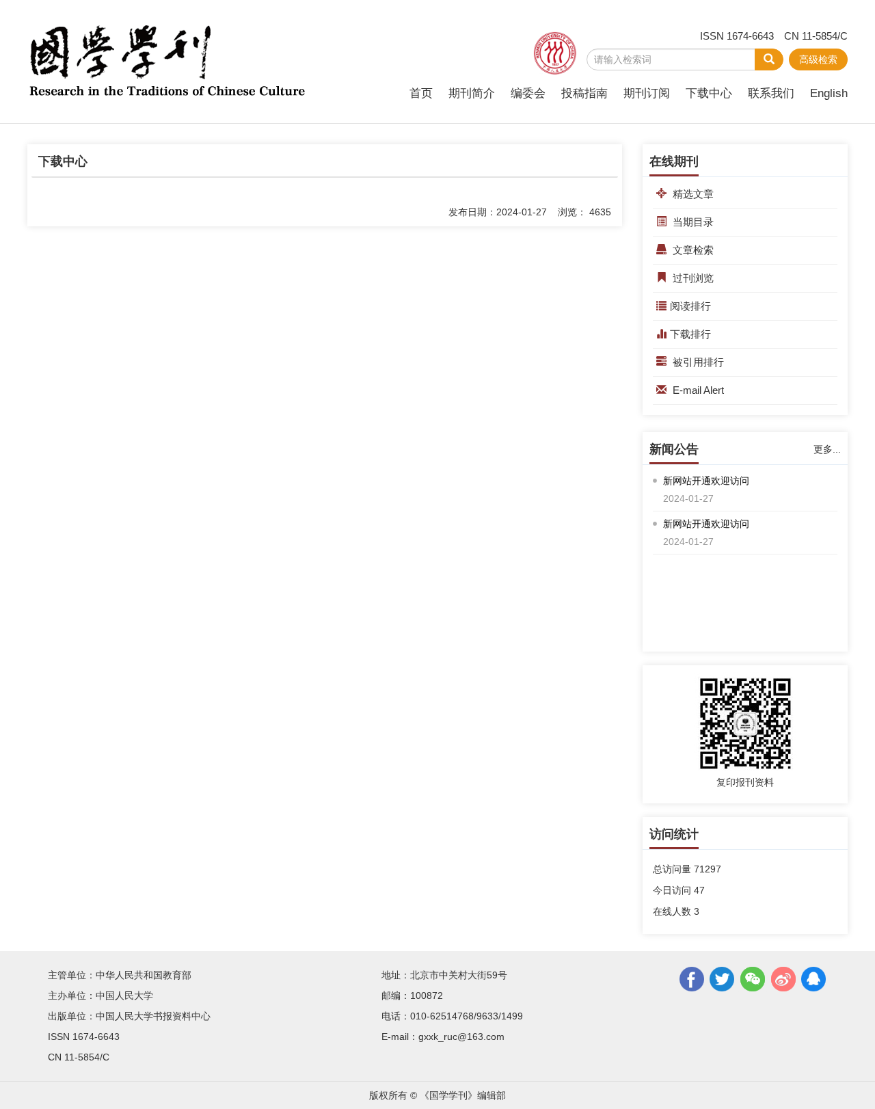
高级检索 (818, 59)
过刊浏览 (692, 278)
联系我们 (771, 93)
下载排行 (690, 334)
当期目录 (692, 222)
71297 (707, 869)
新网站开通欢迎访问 (706, 480)
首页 (421, 93)
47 (699, 890)
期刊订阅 (646, 93)
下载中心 (709, 93)
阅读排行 (690, 306)
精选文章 (692, 194)
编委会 (528, 93)
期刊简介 (471, 93)
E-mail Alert (697, 390)
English (829, 93)
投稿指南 (584, 93)
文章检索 (692, 250)
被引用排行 (697, 362)
